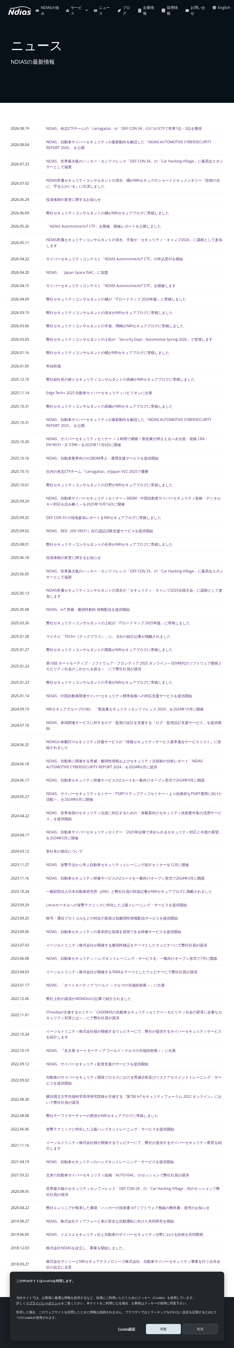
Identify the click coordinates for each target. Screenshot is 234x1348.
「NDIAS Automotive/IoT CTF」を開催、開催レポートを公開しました (103, 226)
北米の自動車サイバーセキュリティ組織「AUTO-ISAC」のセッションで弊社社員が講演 (117, 1175)
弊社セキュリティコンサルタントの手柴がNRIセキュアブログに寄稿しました (109, 682)
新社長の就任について (64, 851)
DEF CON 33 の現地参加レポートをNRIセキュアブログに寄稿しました (103, 517)
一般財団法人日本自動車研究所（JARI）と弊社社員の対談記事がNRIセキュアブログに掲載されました (129, 891)
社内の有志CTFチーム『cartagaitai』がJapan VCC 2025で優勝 (97, 471)
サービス (76, 10)
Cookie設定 (126, 1329)
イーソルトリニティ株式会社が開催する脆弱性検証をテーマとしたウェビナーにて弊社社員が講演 (126, 945)
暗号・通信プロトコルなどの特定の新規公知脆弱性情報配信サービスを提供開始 (112, 918)
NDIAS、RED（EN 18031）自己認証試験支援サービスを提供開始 (99, 530)
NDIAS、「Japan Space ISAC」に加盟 (77, 272)
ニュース (104, 10)
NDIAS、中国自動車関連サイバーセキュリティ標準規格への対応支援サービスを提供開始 (119, 695)
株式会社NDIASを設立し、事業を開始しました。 (86, 1247)
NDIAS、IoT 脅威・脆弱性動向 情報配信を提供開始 (88, 609)
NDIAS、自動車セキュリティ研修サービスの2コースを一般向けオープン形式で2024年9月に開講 (125, 780)
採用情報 (172, 10)
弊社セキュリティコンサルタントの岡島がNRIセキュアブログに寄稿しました (109, 649)
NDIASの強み (50, 10)
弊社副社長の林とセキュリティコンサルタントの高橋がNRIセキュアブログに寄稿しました (120, 379)
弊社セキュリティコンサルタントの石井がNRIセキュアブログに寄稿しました (109, 544)
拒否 (200, 1329)
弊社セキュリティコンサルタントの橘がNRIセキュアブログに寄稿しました (107, 212)
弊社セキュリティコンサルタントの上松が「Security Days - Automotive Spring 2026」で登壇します (129, 339)
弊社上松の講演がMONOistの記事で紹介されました (88, 998)
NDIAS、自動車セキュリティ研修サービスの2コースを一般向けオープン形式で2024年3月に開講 (125, 878)
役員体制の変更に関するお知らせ (73, 199)
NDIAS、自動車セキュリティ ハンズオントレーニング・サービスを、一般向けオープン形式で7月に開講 (131, 958)
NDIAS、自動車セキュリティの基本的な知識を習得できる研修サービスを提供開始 (113, 931)
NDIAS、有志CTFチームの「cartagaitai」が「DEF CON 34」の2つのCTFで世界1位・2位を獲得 (124, 128)
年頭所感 (53, 366)
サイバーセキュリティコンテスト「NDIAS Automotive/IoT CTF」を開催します (111, 285)
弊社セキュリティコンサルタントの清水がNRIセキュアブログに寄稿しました (109, 312)
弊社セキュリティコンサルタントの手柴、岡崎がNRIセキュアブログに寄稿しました (115, 325)
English (224, 7)
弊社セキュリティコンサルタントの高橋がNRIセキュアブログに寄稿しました (109, 406)
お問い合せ (198, 10)
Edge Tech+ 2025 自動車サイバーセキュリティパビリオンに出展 (99, 392)
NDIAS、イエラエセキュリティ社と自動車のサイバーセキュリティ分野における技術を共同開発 (124, 1234)
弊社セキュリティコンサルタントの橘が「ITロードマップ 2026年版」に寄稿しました (116, 299)
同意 (163, 1329)
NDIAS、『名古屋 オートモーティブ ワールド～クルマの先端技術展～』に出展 (111, 1050)
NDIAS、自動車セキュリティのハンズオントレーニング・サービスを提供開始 (110, 1161)
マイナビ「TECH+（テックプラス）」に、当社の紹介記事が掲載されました (108, 636)
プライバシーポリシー (45, 1303)
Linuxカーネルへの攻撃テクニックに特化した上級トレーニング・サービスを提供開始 (116, 904)
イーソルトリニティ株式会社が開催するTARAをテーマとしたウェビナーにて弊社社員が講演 (121, 971)
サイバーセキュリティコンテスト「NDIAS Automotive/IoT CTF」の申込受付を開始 (114, 258)
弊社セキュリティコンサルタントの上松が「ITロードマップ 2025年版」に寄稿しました (118, 622)
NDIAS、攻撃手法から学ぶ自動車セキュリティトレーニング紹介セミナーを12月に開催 (117, 864)
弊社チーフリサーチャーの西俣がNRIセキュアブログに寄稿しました (102, 1115)
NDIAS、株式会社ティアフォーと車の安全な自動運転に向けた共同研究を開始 (110, 1221)
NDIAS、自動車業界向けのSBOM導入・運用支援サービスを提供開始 (102, 458)
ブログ (126, 10)
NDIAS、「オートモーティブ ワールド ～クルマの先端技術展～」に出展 (105, 985)
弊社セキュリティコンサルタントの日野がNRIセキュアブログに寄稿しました (109, 484)
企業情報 (148, 10)
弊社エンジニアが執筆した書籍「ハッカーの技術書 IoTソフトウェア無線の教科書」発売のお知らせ (128, 1207)
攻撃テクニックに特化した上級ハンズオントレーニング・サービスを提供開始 (110, 1129)
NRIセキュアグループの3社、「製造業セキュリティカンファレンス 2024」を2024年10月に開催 (125, 709)
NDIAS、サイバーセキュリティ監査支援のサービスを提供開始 (97, 1063)
